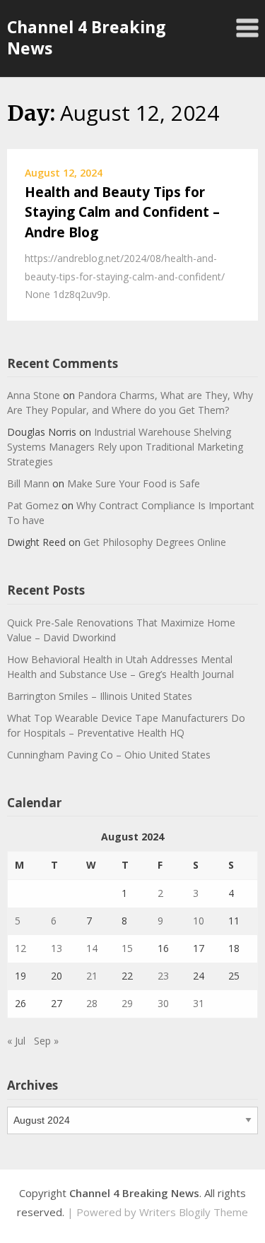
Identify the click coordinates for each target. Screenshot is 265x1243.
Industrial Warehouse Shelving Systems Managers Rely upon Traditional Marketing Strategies (125, 446)
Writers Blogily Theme (193, 1212)
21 (92, 975)
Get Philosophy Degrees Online (154, 542)
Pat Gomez (33, 505)
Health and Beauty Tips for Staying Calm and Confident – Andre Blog (122, 212)
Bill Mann (28, 483)
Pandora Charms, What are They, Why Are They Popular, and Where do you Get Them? (130, 402)
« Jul (16, 1040)
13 (56, 948)
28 (92, 1003)
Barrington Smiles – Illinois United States (99, 696)
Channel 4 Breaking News (86, 37)
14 (92, 948)
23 (163, 975)
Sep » (46, 1040)
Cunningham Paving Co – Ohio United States (109, 754)
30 (163, 1003)
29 (127, 1003)
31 (198, 1003)
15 (127, 948)
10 (198, 920)
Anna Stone (33, 395)
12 (20, 948)
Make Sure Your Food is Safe (133, 483)
